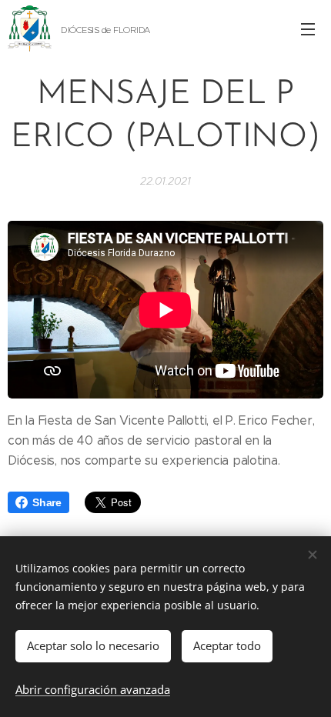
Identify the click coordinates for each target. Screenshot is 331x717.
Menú (308, 28)
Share (47, 502)
